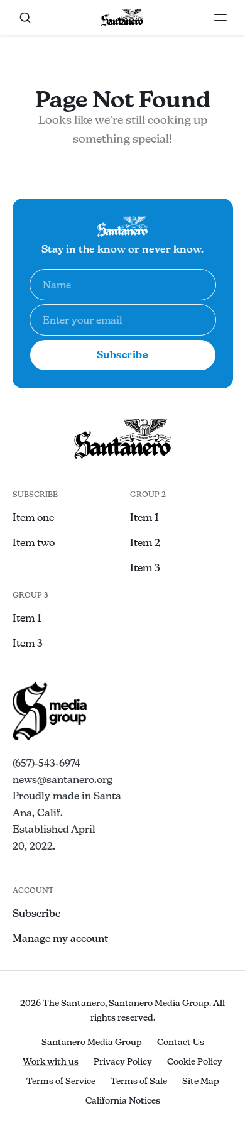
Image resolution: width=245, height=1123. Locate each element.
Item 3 (145, 568)
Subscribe (123, 355)
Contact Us (180, 1042)
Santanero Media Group (91, 1042)
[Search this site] (25, 17)
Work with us (51, 1061)
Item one (33, 517)
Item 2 (145, 543)
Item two (34, 543)
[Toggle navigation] (220, 17)
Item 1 (144, 517)
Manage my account (60, 939)
